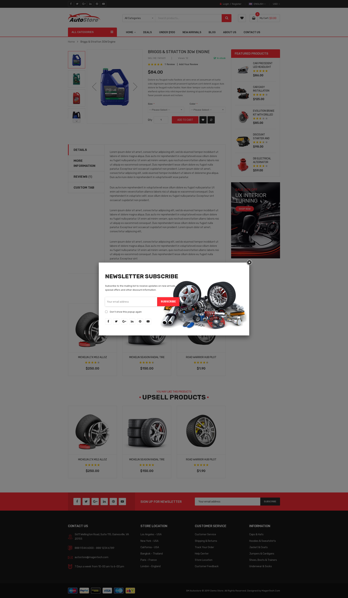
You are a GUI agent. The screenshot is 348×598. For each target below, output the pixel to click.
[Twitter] (116, 321)
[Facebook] (108, 321)
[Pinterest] (140, 321)
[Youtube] (148, 321)
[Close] (249, 262)
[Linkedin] (132, 321)
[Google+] (124, 321)
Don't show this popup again (126, 311)
